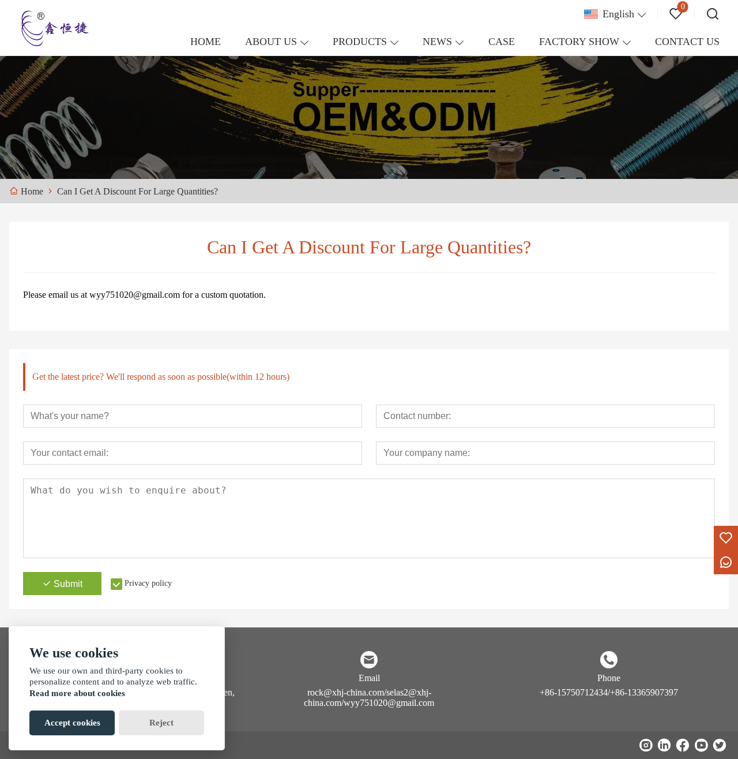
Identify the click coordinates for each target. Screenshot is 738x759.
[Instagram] (646, 745)
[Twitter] (719, 745)
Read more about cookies (77, 693)
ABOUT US (271, 41)
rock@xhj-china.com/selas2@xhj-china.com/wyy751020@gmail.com (369, 697)
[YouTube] (701, 745)
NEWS (437, 41)
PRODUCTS (360, 41)
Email (369, 678)
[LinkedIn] (664, 745)
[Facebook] (683, 745)
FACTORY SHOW (579, 41)
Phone (608, 678)
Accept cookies (72, 722)
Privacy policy (148, 583)
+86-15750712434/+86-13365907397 (609, 692)
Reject (161, 722)
